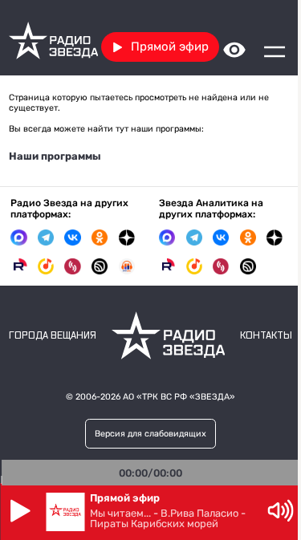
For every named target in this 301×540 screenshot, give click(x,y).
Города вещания (52, 336)
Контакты (266, 336)
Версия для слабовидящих (150, 433)
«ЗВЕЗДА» (212, 397)
